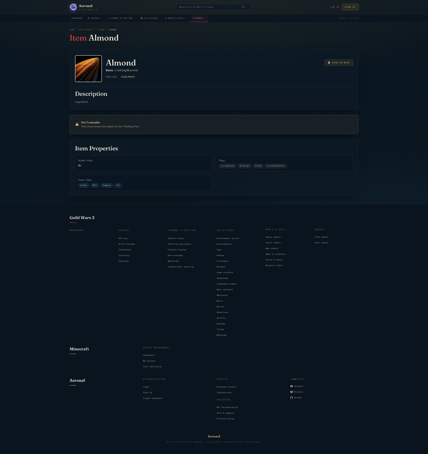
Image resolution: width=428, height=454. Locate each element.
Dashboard (77, 18)
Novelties (222, 312)
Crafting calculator (179, 243)
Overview (124, 261)
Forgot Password (152, 398)
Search (199, 18)
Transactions (224, 392)
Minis (220, 300)
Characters (125, 249)
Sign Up (147, 392)
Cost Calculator (152, 366)
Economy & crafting (121, 18)
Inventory (124, 255)
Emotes (220, 255)
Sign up (350, 7)
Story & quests (274, 259)
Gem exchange (175, 255)
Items (101, 29)
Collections (150, 18)
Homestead (222, 278)
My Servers (149, 360)
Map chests (272, 248)
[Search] (245, 7)
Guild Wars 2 (86, 29)
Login (146, 386)
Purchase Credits (227, 386)
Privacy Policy (225, 418)
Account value (176, 238)
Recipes (221, 323)
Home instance (225, 272)
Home (72, 29)
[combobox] (213, 7)
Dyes (219, 249)
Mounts (220, 306)
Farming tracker (177, 249)
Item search (322, 236)
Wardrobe (222, 335)
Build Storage (127, 243)
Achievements (224, 243)
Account (95, 18)
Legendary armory (227, 283)
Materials (173, 261)
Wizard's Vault (274, 265)
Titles (220, 329)
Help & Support (225, 412)
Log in (334, 7)
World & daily (176, 18)
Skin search (322, 242)
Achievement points (228, 238)
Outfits (221, 318)
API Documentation (227, 407)
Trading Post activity (181, 266)
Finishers (222, 261)
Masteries (222, 295)
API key (123, 238)
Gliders (221, 266)
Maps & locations (276, 254)
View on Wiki (341, 62)
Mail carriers (225, 289)
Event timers (273, 242)
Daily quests (273, 236)
